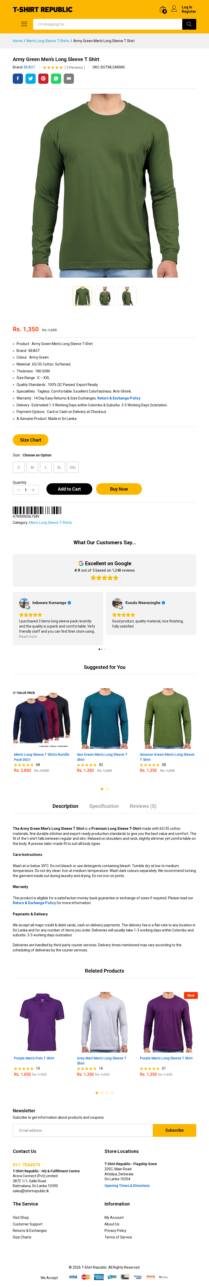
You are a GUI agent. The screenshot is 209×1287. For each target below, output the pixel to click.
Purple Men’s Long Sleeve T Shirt (166, 1058)
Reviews (74, 67)
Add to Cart (69, 489)
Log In (187, 7)
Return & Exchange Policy (118, 398)
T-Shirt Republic (94, 1267)
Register (189, 11)
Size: (32, 455)
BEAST (29, 67)
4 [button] (112, 1093)
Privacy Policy (115, 1231)
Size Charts (22, 1237)
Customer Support (28, 1224)
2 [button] (107, 789)
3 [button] (107, 1093)
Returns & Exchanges (30, 1231)
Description (65, 806)
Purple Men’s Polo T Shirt (34, 1058)
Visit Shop (21, 1217)
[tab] (65, 808)
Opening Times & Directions (127, 1186)
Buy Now (119, 489)
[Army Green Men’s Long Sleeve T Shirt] (18, 79)
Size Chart (30, 440)
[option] (41, 733)
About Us (111, 1224)
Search (189, 24)
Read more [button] (28, 636)
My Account (114, 1217)
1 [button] (102, 789)
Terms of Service (118, 1237)
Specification (104, 806)
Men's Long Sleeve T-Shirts (50, 523)
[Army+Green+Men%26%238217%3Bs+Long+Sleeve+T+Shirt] (30, 79)
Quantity (20, 482)
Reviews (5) (143, 806)
